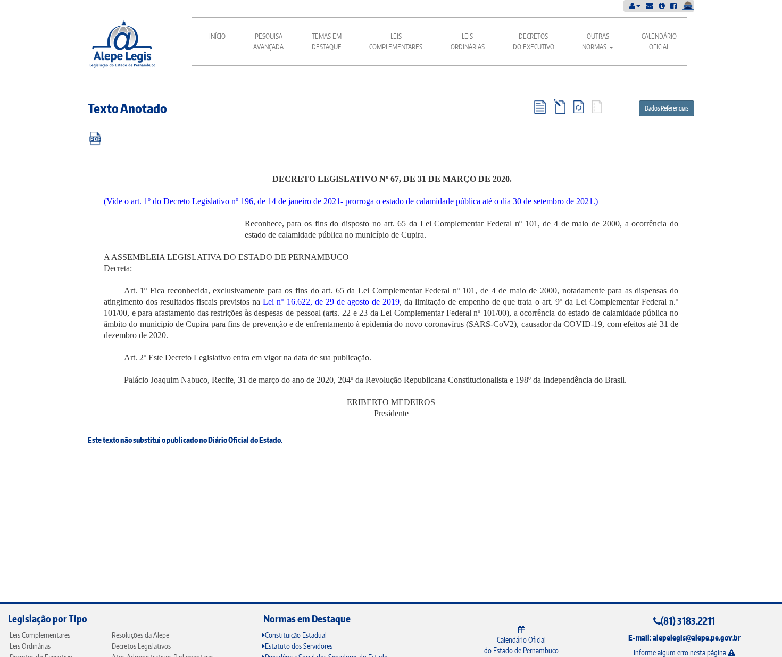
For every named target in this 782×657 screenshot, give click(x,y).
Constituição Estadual (296, 634)
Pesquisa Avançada (268, 41)
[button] (634, 5)
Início (217, 36)
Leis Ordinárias (468, 41)
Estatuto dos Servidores (298, 646)
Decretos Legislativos (141, 646)
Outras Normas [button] (595, 41)
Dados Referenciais (666, 108)
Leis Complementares (395, 41)
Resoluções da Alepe (140, 634)
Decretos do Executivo (533, 41)
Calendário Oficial (659, 41)
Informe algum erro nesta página (681, 652)
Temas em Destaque (327, 41)
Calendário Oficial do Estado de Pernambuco (521, 645)
